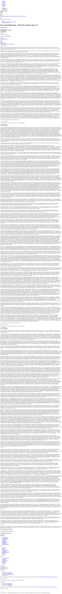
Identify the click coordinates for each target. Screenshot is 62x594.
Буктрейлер (4, 540)
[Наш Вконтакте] (2, 590)
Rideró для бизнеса (5, 544)
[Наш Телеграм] (2, 591)
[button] (31, 14)
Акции (3, 6)
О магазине (4, 548)
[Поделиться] (1, 42)
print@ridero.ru (10, 573)
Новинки (3, 559)
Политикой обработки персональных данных (49, 576)
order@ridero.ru (12, 574)
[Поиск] (1, 14)
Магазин (3, 1)
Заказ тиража (4, 542)
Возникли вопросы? (5, 550)
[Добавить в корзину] (4, 33)
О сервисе (4, 547)
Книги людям (23, 16)
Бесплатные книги (5, 560)
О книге (1, 44)
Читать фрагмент (3, 31)
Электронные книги (5, 558)
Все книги (2, 16)
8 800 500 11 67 (2, 569)
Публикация (4, 543)
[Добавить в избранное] (1, 40)
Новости (3, 5)
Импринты (5, 16)
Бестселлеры (9, 16)
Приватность (4, 551)
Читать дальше (2, 581)
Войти (6, 125)
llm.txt (3, 554)
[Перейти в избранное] (1, 17)
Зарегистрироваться (4, 124)
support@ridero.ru (9, 572)
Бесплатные (14, 16)
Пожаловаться (3, 43)
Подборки (19, 16)
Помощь (3, 8)
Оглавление (7, 44)
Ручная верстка (4, 539)
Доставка (3, 563)
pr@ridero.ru (6, 575)
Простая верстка (5, 538)
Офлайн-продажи (5, 537)
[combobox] (31, 12)
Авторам (3, 4)
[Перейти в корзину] (2, 17)
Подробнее (2, 38)
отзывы (4, 44)
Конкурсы (4, 3)
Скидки (17, 16)
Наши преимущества (5, 552)
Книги (3, 549)
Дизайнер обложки (5, 541)
